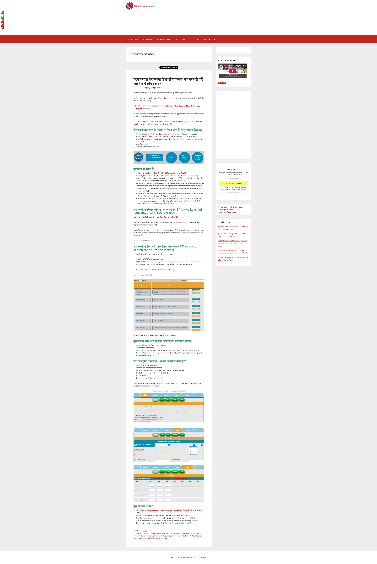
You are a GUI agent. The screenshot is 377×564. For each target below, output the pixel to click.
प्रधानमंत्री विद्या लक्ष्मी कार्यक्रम (157, 536)
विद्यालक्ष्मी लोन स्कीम (148, 538)
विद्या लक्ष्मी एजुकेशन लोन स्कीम (176, 536)
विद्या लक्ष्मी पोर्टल (190, 536)
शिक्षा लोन (157, 538)
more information (241, 189)
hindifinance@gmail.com (227, 212)
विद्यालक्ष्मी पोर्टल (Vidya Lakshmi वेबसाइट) (154, 134)
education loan (149, 533)
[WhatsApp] (2, 20)
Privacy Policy (204, 557)
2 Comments (167, 88)
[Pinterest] (2, 24)
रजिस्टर (172, 134)
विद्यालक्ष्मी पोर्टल (141, 193)
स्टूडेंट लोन (164, 538)
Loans (145, 531)
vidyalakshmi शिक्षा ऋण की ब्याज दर (181, 533)
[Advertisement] (212, 19)
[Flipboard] (2, 28)
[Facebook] (2, 12)
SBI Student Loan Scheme (156, 230)
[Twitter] (2, 16)
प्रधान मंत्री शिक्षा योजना (140, 536)
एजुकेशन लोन (196, 533)
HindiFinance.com (140, 6)
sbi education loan (162, 533)
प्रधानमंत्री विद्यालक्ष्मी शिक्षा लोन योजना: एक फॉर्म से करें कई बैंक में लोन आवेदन (168, 81)
